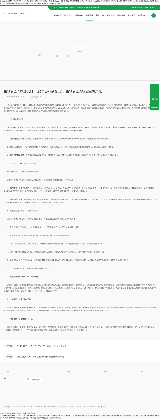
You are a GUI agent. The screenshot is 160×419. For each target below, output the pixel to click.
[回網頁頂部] (154, 91)
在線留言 (132, 15)
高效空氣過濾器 (78, 383)
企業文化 (149, 383)
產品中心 (79, 15)
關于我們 (68, 15)
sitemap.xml (101, 407)
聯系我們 (142, 15)
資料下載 (112, 387)
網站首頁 (58, 15)
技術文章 (100, 15)
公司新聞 (112, 378)
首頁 (53, 56)
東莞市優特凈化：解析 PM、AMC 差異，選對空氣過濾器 (41, 346)
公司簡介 (149, 378)
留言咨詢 (149, 391)
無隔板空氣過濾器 (78, 387)
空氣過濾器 (76, 378)
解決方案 (121, 15)
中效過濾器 (76, 391)
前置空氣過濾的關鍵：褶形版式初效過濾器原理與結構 (40, 357)
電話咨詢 (155, 99)
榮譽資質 (110, 15)
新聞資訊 (89, 15)
